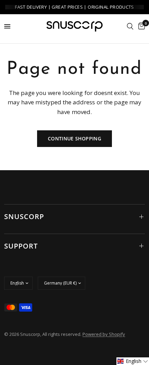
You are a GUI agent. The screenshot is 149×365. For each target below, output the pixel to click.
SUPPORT (21, 246)
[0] (140, 26)
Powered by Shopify (103, 334)
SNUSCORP (24, 216)
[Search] (130, 26)
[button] (132, 361)
